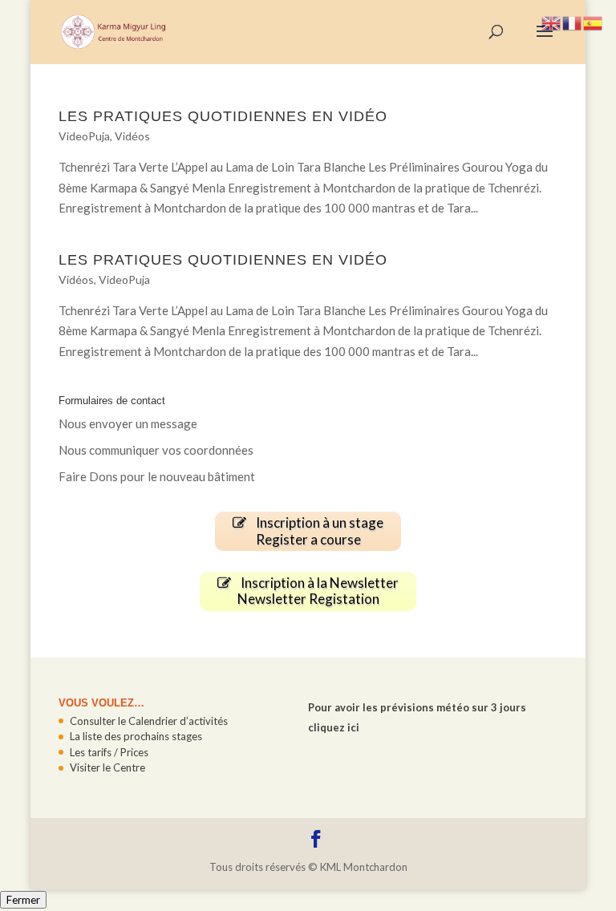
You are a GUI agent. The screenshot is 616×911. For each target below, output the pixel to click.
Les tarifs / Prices (109, 752)
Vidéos (132, 136)
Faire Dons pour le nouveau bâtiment (157, 476)
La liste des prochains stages (136, 736)
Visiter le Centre (107, 767)
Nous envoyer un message (128, 423)
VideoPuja (84, 136)
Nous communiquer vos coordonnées (156, 450)
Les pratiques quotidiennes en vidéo (223, 116)
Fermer (23, 899)
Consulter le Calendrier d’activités (149, 721)
